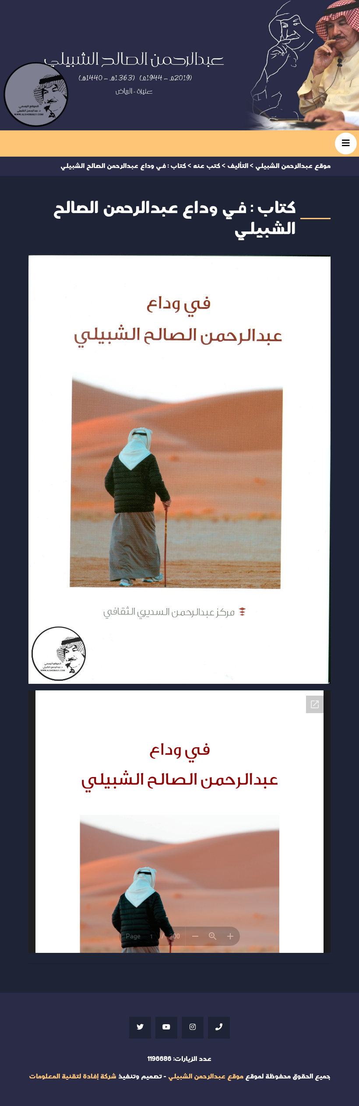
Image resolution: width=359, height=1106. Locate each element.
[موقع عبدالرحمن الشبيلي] (179, 65)
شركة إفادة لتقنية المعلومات (72, 1076)
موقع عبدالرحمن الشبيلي (205, 1076)
